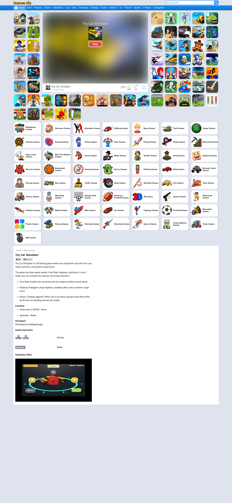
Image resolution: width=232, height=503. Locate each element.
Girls (74, 8)
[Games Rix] (22, 2)
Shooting (83, 8)
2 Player (147, 8)
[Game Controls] (123, 88)
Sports (137, 8)
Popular (38, 8)
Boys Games (29, 250)
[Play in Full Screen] (143, 88)
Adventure (58, 8)
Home (21, 8)
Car (67, 8)
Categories (159, 8)
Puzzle (128, 8)
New (29, 8)
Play (95, 44)
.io (121, 8)
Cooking (94, 8)
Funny (104, 8)
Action (47, 8)
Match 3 (113, 8)
